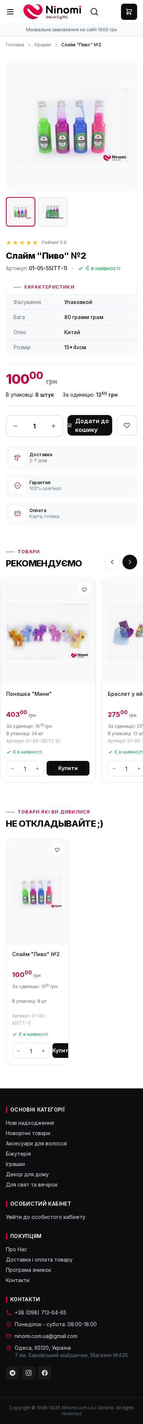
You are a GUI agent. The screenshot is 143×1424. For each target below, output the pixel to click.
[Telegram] (12, 1373)
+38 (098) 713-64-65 (40, 1312)
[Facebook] (44, 1373)
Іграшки (42, 44)
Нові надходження (30, 1123)
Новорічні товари (28, 1133)
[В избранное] (127, 425)
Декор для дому (27, 1174)
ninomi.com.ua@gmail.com (46, 1336)
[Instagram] (28, 1373)
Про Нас (16, 1249)
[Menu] (10, 11)
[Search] (94, 11)
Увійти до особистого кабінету (45, 1217)
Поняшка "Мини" (29, 694)
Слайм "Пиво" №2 (36, 954)
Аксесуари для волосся (36, 1143)
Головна (15, 44)
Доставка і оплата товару (39, 1259)
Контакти (17, 1280)
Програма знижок (28, 1270)
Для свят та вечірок (32, 1184)
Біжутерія (18, 1154)
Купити (68, 768)
